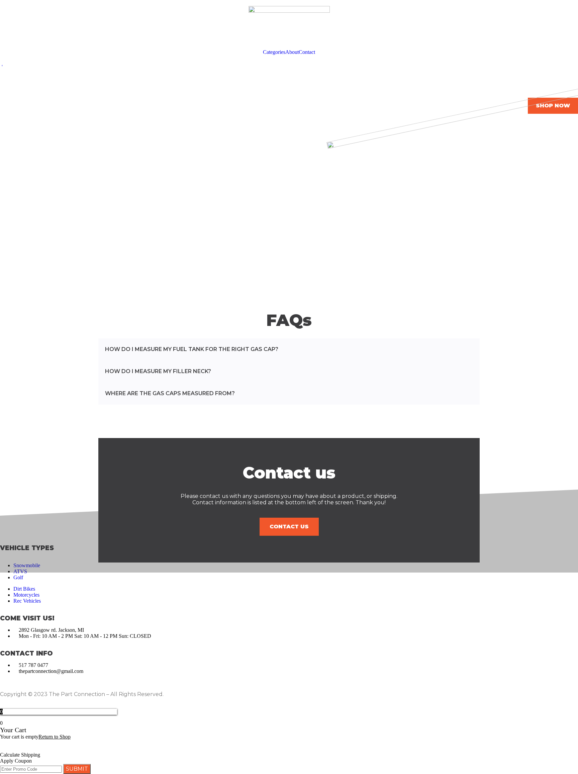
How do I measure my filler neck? (158, 371)
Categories (274, 52)
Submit (77, 769)
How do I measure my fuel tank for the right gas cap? (191, 349)
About (292, 52)
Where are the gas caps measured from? (170, 393)
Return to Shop (54, 737)
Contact (307, 52)
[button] (289, 349)
